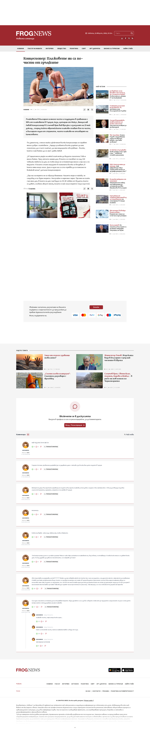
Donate (96, 307)
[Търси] (131, 33)
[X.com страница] (129, 38)
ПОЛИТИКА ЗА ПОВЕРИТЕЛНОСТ (122, 691)
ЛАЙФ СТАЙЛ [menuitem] (128, 48)
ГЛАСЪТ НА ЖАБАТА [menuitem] (35, 48)
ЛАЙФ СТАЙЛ (129, 684)
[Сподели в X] (92, 109)
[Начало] (122, 38)
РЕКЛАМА (105, 691)
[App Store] (128, 670)
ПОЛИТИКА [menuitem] (74, 48)
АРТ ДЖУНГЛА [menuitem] (95, 48)
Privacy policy (88, 701)
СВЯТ (92, 684)
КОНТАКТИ (96, 691)
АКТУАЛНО (75, 684)
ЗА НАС (88, 691)
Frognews (32, 189)
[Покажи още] (75, 727)
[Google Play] (114, 670)
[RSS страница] (132, 38)
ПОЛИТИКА (85, 684)
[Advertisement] (75, 12)
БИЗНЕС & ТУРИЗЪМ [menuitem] (111, 48)
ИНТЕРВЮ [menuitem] (49, 48)
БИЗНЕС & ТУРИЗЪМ (116, 684)
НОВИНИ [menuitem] (20, 48)
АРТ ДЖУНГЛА (102, 684)
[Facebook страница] (125, 38)
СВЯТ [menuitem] (84, 48)
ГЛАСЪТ (57, 684)
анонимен (25, 450)
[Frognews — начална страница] (28, 670)
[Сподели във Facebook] (88, 109)
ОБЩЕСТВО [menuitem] (61, 48)
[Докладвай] (40, 446)
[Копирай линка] (84, 109)
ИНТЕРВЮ (65, 684)
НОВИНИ (26, 110)
